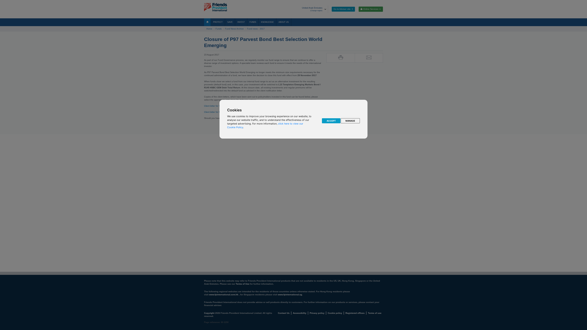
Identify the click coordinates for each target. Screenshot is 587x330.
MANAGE (350, 120)
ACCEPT (331, 120)
